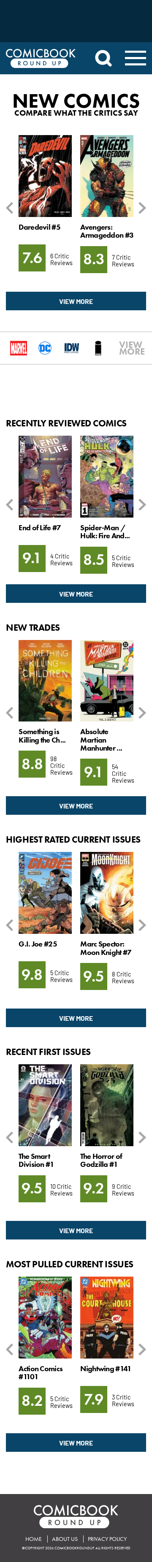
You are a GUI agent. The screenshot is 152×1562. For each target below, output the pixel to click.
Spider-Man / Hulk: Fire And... (105, 531)
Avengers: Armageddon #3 (106, 231)
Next (141, 208)
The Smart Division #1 (36, 1160)
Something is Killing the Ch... (42, 735)
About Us (65, 1539)
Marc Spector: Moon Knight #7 (105, 948)
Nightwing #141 (105, 1368)
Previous (11, 208)
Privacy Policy (107, 1539)
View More (76, 301)
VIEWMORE (122, 348)
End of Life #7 (40, 527)
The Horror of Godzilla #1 (101, 1160)
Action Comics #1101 (40, 1372)
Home (33, 1539)
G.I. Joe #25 (38, 944)
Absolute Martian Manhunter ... (101, 740)
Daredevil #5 (39, 227)
